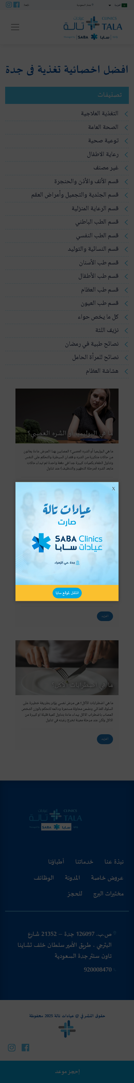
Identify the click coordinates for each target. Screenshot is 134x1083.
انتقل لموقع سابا (67, 593)
